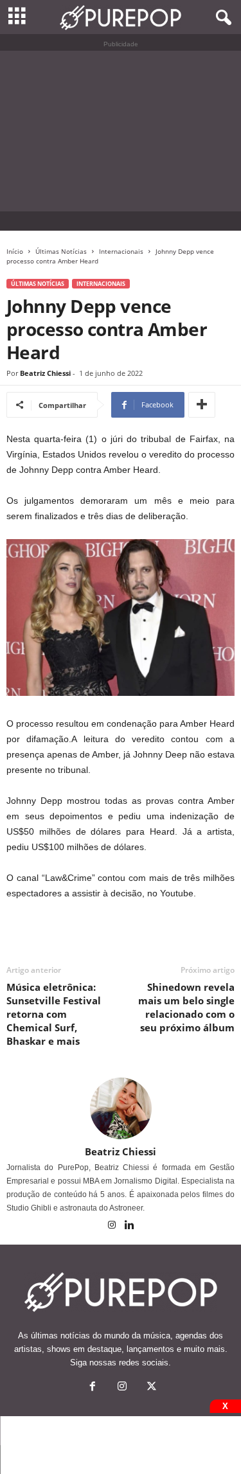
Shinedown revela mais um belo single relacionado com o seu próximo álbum (186, 1007)
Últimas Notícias (61, 251)
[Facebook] (92, 1387)
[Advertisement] (120, 131)
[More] (201, 405)
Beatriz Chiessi (45, 373)
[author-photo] (120, 1108)
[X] (150, 1387)
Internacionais (121, 251)
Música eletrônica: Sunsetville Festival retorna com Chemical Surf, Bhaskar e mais (53, 1014)
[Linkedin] (129, 1225)
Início (14, 251)
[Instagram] (112, 1225)
